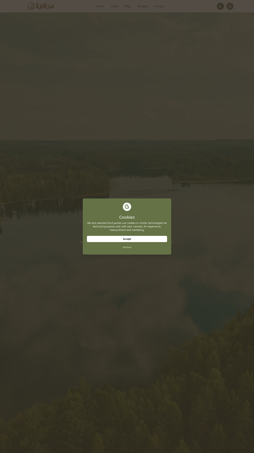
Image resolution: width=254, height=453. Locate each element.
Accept (127, 239)
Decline (127, 247)
